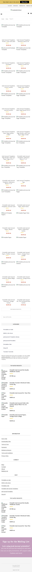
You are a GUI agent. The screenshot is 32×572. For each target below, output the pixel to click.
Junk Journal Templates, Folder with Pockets (23, 86)
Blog (2, 464)
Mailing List (4, 471)
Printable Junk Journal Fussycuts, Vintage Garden (8, 301)
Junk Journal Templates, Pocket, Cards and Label (8, 40)
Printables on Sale (8, 329)
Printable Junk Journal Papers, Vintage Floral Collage (23, 254)
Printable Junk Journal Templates (9, 488)
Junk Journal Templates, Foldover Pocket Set (23, 63)
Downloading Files (6, 441)
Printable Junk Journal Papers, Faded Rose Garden (23, 229)
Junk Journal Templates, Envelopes (8, 63)
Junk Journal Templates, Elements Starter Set (23, 40)
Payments (4, 447)
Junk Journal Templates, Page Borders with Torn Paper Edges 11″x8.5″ (23, 133)
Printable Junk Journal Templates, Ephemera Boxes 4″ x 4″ (23, 157)
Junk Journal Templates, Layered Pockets (8, 109)
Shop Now (25, 2)
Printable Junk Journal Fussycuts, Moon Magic (8, 277)
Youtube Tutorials (8, 351)
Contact (3, 467)
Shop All (5, 348)
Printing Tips (22, 5)
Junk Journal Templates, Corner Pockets (8, 86)
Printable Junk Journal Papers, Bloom (8, 228)
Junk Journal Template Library (11, 337)
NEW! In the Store (6, 483)
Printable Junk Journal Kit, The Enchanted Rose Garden (23, 301)
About (3, 469)
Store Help (15, 5)
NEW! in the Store (8, 333)
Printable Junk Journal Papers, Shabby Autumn (8, 253)
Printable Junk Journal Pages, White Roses (23, 205)
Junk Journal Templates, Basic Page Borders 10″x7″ (23, 109)
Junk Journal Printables (9, 340)
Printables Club (7, 344)
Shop (7, 19)
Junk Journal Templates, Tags (23, 181)
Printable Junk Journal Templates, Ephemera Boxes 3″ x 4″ (8, 182)
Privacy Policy (4, 456)
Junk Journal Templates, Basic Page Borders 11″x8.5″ (8, 133)
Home (2, 19)
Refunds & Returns (6, 450)
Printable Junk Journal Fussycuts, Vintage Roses (23, 277)
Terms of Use (29, 5)
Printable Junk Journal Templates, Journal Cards (8, 205)
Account (10, 5)
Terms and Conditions (7, 453)
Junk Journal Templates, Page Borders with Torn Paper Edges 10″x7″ (8, 157)
